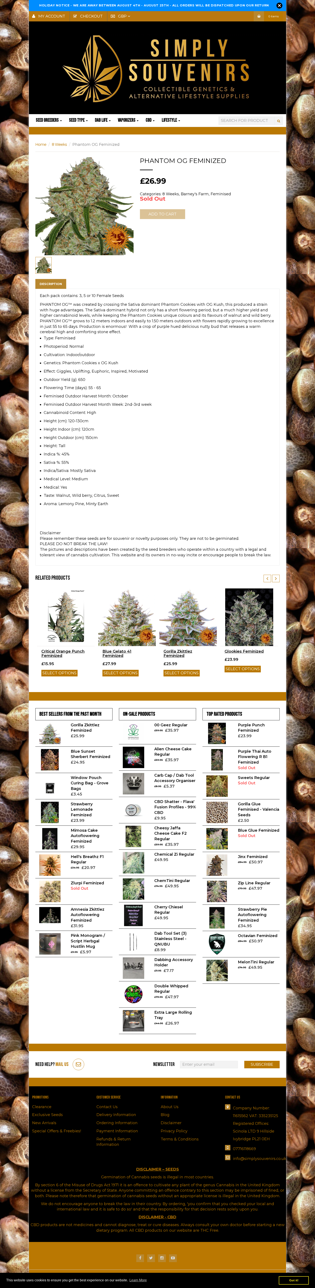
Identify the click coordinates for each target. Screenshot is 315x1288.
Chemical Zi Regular (174, 854)
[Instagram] (162, 1258)
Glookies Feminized (244, 651)
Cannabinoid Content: (65, 412)
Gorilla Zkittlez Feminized (178, 653)
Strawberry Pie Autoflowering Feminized (252, 915)
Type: (49, 338)
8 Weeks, (171, 194)
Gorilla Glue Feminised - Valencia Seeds (258, 809)
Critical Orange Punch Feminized (63, 653)
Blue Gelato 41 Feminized (116, 653)
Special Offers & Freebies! (56, 1131)
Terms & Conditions (180, 1139)
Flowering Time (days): (65, 387)
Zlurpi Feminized (87, 883)
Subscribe (262, 1064)
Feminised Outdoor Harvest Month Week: (84, 404)
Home (40, 144)
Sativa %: (52, 462)
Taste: (49, 495)
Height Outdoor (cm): (64, 437)
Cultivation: (54, 354)
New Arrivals (44, 1123)
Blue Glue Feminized (258, 830)
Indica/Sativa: (56, 470)
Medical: (52, 487)
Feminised (221, 194)
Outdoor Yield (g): (60, 379)
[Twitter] (151, 1258)
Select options (59, 673)
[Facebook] (140, 1258)
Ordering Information (117, 1123)
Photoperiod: (56, 346)
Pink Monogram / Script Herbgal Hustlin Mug (88, 941)
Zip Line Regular (254, 883)
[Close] (279, 5)
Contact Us (107, 1106)
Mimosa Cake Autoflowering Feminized (85, 836)
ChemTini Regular (172, 880)
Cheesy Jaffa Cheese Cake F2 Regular (170, 833)
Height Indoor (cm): (62, 429)
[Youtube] (173, 1258)
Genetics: (52, 363)
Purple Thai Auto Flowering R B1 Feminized (254, 757)
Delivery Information (116, 1114)
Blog (165, 1114)
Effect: (50, 371)
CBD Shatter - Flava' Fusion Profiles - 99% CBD (175, 807)
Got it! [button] (293, 1280)
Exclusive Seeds (47, 1114)
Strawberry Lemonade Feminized (82, 809)
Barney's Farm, (195, 194)
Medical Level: (57, 479)
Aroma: (50, 503)
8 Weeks (59, 144)
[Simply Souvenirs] (157, 68)
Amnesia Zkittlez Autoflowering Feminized (87, 915)
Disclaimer (171, 1123)
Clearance (41, 1106)
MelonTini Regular (256, 962)
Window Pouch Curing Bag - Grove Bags (89, 783)
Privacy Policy (174, 1131)
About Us (169, 1106)
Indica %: (52, 454)
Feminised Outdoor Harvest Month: (77, 396)
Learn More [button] (138, 1280)
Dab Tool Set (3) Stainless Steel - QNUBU (170, 939)
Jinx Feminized (253, 856)
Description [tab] (51, 284)
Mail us (62, 1064)
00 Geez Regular (171, 725)
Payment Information (117, 1131)
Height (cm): (55, 421)
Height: (50, 445)
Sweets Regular (254, 777)
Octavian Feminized (258, 935)
